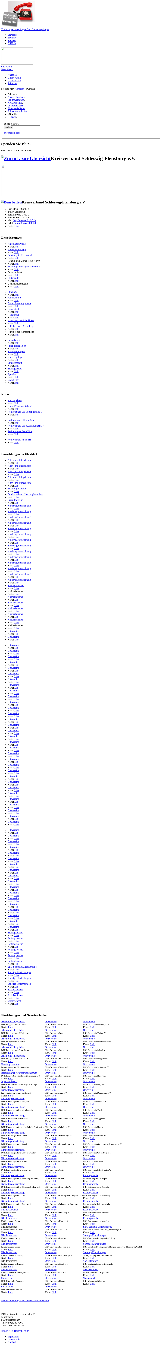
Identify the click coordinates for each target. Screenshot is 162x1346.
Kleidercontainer (16, 585)
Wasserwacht (14, 1001)
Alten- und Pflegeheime (19, 460)
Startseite (12, 34)
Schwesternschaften (17, 111)
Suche (7, 123)
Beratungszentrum (17, 488)
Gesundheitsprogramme (19, 303)
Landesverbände (16, 99)
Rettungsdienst (15, 368)
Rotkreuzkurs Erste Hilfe (20, 431)
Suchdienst (13, 380)
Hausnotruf (13, 309)
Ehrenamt (12, 292)
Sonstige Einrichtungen (19, 972)
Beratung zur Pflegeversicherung (24, 266)
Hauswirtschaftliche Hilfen (21, 320)
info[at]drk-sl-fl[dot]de (26, 223)
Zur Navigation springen (13, 29)
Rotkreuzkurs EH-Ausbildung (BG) (26, 425)
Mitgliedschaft (15, 362)
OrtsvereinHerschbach (7, 68)
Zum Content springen (37, 29)
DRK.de (12, 43)
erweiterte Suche (12, 132)
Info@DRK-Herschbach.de (15, 1331)
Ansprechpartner (16, 97)
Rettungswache (15, 932)
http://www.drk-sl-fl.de (24, 220)
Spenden (12, 374)
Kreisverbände (15, 102)
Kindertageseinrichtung (19, 505)
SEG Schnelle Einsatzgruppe (22, 966)
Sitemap (12, 37)
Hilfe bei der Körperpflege (21, 326)
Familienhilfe (14, 297)
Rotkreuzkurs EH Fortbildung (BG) (25, 411)
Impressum (13, 1336)
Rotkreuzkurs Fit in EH (19, 439)
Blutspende (13, 278)
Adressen (19, 88)
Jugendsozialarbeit (17, 345)
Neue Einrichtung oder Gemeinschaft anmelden (25, 1300)
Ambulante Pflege (17, 243)
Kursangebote (15, 400)
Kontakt (12, 40)
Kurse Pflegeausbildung (19, 406)
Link (16, 226)
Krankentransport (16, 351)
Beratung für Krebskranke (21, 255)
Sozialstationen (15, 989)
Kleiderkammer (15, 596)
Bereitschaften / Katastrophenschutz (25, 494)
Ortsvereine (13, 631)
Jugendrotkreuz (15, 105)
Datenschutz (14, 1339)
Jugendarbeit (14, 340)
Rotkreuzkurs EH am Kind (21, 420)
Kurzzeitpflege (15, 357)
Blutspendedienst (16, 108)
